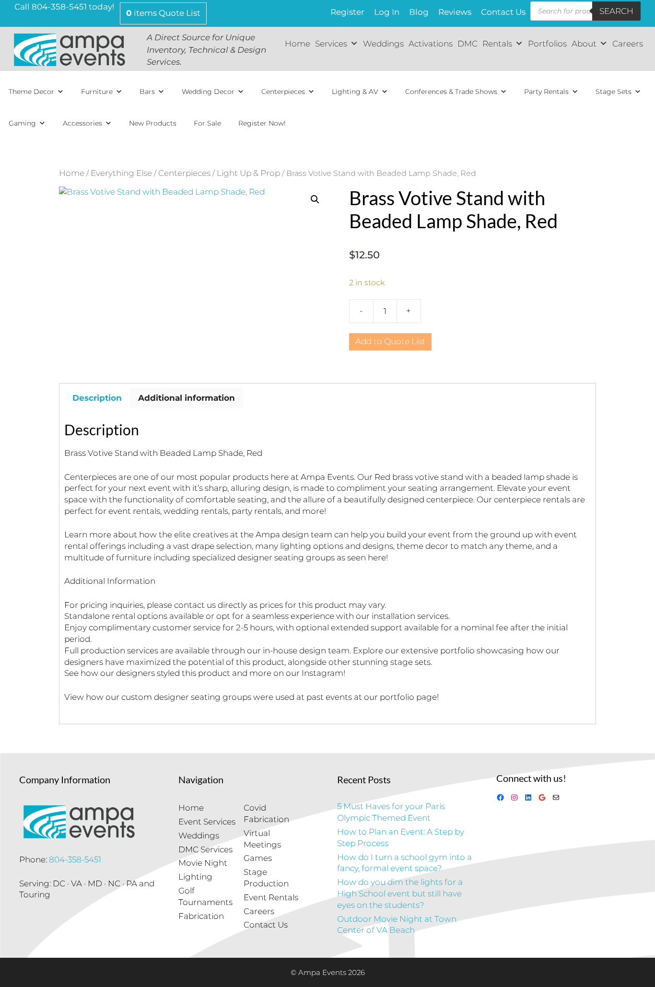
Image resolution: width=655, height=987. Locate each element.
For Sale (207, 123)
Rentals (497, 43)
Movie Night (202, 863)
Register (347, 12)
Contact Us (503, 12)
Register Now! (262, 123)
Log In (386, 12)
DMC (467, 43)
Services (331, 43)
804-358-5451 (75, 859)
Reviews (454, 12)
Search (616, 11)
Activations (431, 43)
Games (258, 858)
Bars (147, 91)
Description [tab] (97, 398)
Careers (627, 43)
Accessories (82, 123)
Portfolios (547, 43)
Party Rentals (546, 91)
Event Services (206, 821)
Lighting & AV (355, 91)
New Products (152, 123)
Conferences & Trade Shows (451, 91)
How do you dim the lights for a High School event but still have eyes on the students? (400, 893)
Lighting (195, 877)
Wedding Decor (208, 91)
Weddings (383, 43)
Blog (419, 12)
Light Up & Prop (248, 173)
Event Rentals (271, 897)
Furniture (97, 91)
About (584, 43)
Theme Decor (31, 91)
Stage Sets (614, 91)
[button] (315, 199)
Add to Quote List (390, 341)
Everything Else (121, 173)
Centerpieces (283, 91)
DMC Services (205, 849)
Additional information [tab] (186, 398)
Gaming (22, 123)
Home (297, 43)
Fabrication (201, 916)
